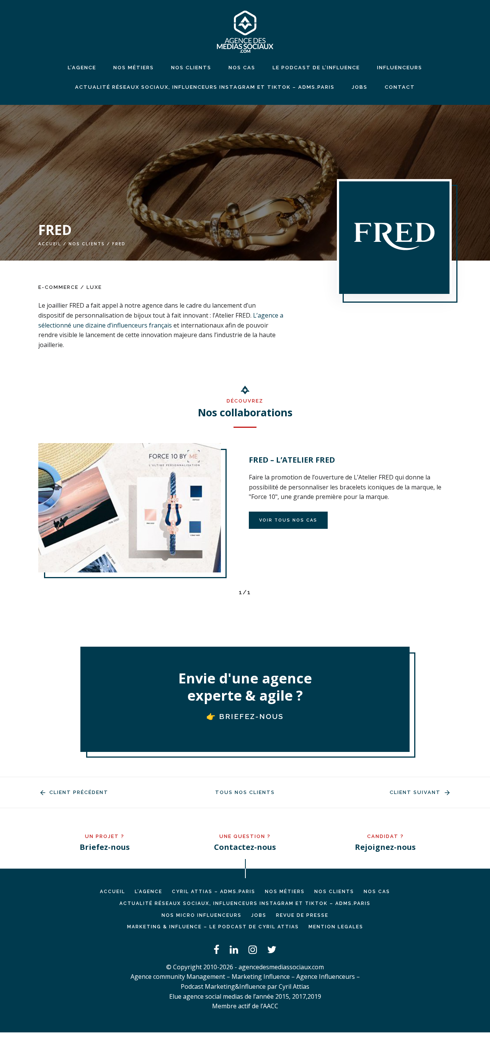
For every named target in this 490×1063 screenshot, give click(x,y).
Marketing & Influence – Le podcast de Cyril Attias (213, 926)
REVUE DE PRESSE (302, 915)
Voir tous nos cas (288, 520)
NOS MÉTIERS (133, 67)
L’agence (82, 67)
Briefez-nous (105, 847)
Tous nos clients (245, 792)
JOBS (360, 87)
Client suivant (416, 792)
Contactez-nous (245, 847)
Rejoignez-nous (385, 847)
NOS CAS (242, 67)
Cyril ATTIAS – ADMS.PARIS (213, 891)
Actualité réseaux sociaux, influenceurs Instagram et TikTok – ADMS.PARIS (205, 87)
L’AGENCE (148, 891)
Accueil (49, 243)
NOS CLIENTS (191, 67)
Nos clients (87, 243)
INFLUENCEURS (399, 67)
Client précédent (77, 792)
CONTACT (400, 87)
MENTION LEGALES (336, 926)
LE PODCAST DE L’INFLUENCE (316, 67)
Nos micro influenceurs (202, 915)
